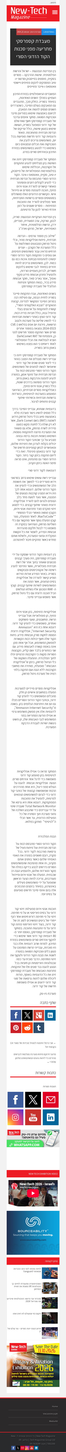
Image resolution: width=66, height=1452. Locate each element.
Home (55, 1406)
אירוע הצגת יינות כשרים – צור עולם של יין (24, 1330)
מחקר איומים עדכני (24, 117)
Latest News (48, 31)
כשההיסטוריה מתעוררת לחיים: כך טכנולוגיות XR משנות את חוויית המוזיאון (26, 1286)
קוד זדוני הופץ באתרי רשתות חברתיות (34, 317)
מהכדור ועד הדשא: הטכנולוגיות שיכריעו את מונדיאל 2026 (24, 1300)
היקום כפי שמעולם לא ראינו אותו (27, 1313)
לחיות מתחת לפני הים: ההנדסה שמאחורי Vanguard (27, 1270)
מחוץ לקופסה (51, 1261)
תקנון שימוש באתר (50, 1413)
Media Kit (53, 1421)
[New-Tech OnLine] (33, 13)
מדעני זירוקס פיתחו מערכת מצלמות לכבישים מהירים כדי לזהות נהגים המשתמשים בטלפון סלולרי (35, 1058)
